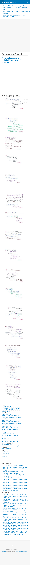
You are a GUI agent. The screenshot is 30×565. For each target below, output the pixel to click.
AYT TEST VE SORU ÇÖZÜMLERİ (10, 441)
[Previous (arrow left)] (24, 102)
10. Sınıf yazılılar (5, 453)
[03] (14, 143)
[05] (14, 179)
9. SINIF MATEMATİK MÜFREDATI (10, 409)
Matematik (4, 551)
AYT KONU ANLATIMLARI (8, 440)
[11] (14, 293)
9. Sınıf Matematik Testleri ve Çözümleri (11, 408)
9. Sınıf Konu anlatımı (7, 406)
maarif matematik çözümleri (21, 551)
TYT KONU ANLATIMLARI (8, 434)
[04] (14, 160)
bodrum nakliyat (5, 545)
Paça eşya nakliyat (13, 545)
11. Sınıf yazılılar (5, 455)
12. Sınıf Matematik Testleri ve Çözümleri (11, 428)
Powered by (9, 557)
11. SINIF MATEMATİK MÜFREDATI (10, 422)
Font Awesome (5, 552)
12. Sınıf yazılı (5, 456)
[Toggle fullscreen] (27, 99)
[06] (14, 200)
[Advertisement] (15, 36)
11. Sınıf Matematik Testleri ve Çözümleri (11, 423)
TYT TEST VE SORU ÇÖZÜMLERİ (10, 435)
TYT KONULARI (5, 432)
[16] (14, 391)
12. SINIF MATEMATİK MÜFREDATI (10, 429)
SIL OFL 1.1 (18, 552)
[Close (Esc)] (24, 99)
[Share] (26, 99)
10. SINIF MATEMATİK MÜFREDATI (10, 416)
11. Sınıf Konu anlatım (7, 420)
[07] (14, 217)
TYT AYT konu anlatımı (7, 444)
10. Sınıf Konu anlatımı (7, 414)
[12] (14, 313)
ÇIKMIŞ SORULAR (6, 449)
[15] (14, 372)
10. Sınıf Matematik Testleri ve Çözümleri (11, 417)
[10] (14, 275)
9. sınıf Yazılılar (5, 452)
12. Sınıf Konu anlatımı (7, 426)
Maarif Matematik (6, 411)
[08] (14, 235)
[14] (14, 352)
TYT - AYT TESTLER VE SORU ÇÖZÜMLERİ (13, 446)
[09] (14, 255)
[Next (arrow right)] (26, 102)
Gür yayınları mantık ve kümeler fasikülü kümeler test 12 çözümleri (14, 60)
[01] (14, 103)
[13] (14, 332)
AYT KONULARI (5, 438)
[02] (14, 125)
